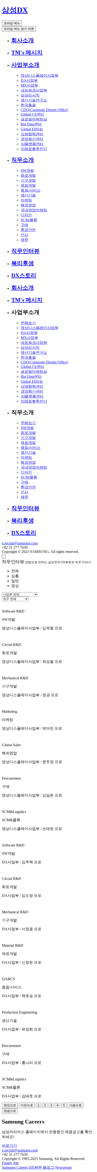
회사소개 (22, 40)
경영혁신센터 (32, 139)
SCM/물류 (29, 220)
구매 (24, 225)
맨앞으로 (10, 1105)
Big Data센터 (31, 124)
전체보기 (28, 323)
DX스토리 (23, 275)
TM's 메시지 (27, 52)
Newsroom (63, 1167)
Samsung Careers (15, 1167)
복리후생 (22, 263)
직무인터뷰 (25, 251)
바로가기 (9, 1146)
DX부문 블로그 (41, 1167)
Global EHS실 (32, 129)
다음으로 (75, 1105)
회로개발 (28, 175)
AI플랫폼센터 (32, 144)
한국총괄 (28, 105)
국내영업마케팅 (34, 210)
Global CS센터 (32, 114)
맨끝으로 (10, 1111)
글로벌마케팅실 (34, 119)
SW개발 (27, 171)
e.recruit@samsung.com (20, 543)
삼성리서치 (30, 95)
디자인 (26, 215)
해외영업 (28, 205)
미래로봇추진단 (34, 149)
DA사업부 (29, 80)
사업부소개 (25, 65)
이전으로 (27, 1105)
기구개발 (28, 180)
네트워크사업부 (34, 90)
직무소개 (22, 160)
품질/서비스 (30, 190)
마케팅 (26, 200)
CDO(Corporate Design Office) (44, 110)
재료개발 (28, 185)
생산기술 (28, 195)
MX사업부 (29, 85)
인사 (24, 235)
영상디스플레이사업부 (39, 75)
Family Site (10, 1163)
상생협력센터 (32, 134)
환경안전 (28, 230)
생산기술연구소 (34, 100)
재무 (24, 240)
